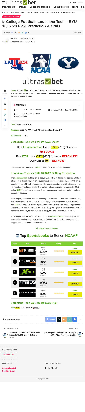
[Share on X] (15, 32)
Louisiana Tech (32, 147)
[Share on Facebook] (12, 32)
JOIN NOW (74, 252)
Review (74, 248)
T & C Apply (43, 254)
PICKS (17, 16)
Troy (16, 205)
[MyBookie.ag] (27, 251)
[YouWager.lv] (27, 293)
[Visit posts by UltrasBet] (5, 40)
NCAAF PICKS (8, 16)
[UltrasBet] (21, 2)
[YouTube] (52, 368)
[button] (4, 2)
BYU (25, 156)
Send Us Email (8, 371)
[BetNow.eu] (27, 261)
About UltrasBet (9, 368)
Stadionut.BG (8, 354)
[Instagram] (56, 368)
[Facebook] (45, 368)
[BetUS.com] (27, 282)
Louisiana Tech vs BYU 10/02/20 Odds (30, 110)
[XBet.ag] (27, 272)
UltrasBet (13, 39)
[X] (49, 368)
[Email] (18, 32)
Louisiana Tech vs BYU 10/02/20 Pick (64, 110)
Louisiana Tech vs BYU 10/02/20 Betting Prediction (27, 115)
